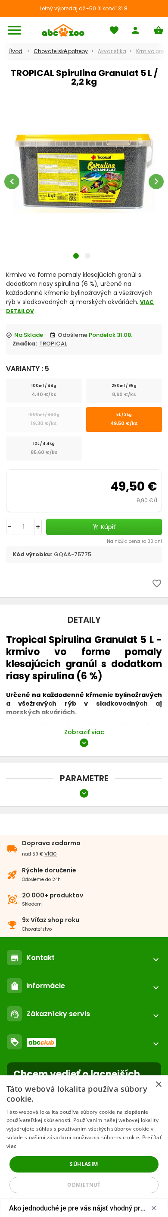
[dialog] (84, 1146)
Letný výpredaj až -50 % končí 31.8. (84, 8)
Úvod (15, 51)
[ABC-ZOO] (63, 30)
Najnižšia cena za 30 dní (134, 541)
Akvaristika (112, 51)
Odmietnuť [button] (84, 1184)
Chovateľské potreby (61, 51)
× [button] (158, 1084)
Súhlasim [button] (84, 1164)
